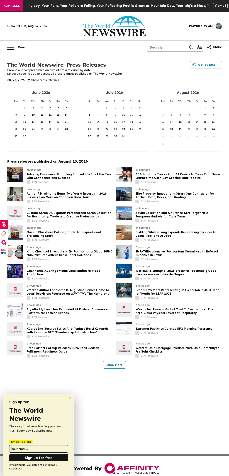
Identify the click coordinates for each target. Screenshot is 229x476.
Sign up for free (38, 457)
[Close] (70, 398)
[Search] (191, 47)
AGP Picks (12, 6)
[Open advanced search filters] (199, 47)
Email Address (21, 441)
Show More (114, 365)
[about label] (28, 182)
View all (220, 5)
